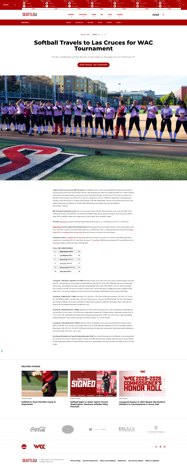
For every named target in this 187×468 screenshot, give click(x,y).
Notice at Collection (152, 461)
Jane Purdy (96, 240)
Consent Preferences (90, 461)
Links (33, 8)
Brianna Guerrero (64, 267)
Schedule (79, 22)
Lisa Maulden (66, 232)
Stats (100, 22)
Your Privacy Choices (135, 461)
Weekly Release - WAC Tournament (93, 65)
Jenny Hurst (78, 232)
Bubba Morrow (57, 227)
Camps (110, 22)
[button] (183, 5)
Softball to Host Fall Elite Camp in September (39, 403)
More (118, 22)
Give (110, 14)
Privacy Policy (76, 461)
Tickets (120, 14)
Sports (71, 14)
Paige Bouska (64, 221)
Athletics (83, 14)
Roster (90, 22)
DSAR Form (122, 461)
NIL (102, 14)
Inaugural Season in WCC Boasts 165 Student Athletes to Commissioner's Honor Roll (142, 403)
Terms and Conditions (108, 461)
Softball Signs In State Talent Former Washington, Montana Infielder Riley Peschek (89, 404)
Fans (94, 14)
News (68, 22)
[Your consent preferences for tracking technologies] (2, 351)
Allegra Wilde (63, 259)
